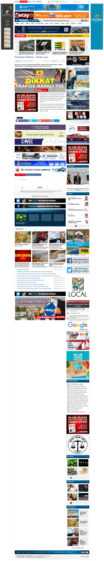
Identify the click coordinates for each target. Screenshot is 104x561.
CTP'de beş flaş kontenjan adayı (75, 394)
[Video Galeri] (34, 20)
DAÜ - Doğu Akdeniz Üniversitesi (39, 552)
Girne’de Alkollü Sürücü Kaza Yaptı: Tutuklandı (26, 282)
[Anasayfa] (17, 20)
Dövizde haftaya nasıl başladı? (75, 384)
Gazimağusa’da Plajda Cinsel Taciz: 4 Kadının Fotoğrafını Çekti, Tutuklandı (32, 286)
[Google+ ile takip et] (86, 20)
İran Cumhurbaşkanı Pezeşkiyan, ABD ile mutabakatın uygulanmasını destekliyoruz (55, 36)
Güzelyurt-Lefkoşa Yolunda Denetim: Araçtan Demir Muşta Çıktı (30, 280)
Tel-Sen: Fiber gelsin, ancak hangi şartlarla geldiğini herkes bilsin (77, 400)
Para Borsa (28, 552)
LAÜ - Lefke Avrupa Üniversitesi (58, 552)
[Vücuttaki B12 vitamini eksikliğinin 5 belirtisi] (83, 472)
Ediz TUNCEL (71, 215)
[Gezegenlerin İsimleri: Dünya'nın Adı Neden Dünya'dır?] (83, 463)
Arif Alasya (74, 203)
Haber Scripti (83, 556)
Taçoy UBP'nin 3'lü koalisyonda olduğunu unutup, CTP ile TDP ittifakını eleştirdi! (34, 288)
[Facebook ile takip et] (82, 20)
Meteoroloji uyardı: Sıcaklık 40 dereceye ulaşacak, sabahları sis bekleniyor (77, 396)
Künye (30, 1)
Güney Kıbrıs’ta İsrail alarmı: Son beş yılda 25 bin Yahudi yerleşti (26, 53)
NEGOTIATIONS (69, 552)
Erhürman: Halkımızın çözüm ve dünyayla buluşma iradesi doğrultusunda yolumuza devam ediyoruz (76, 53)
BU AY (73, 548)
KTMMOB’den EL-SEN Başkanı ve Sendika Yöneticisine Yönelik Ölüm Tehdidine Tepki (59, 53)
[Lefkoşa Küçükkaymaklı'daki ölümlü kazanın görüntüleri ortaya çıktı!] (83, 497)
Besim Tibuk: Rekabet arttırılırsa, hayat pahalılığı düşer (28, 278)
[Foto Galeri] (24, 20)
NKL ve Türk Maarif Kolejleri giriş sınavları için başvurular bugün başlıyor (57, 265)
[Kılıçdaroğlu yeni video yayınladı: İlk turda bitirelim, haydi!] (83, 488)
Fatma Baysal (75, 209)
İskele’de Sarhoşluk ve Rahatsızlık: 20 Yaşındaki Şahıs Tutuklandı (30, 284)
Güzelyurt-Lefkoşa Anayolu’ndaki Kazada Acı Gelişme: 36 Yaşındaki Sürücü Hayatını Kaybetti (36, 273)
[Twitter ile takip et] (84, 20)
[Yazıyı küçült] (60, 61)
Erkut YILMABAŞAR (75, 198)
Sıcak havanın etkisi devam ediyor (76, 386)
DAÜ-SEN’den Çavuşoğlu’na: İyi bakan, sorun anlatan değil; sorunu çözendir (77, 404)
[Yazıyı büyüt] (64, 61)
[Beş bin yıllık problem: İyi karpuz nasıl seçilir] (72, 463)
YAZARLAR (69, 193)
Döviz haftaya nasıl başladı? (75, 408)
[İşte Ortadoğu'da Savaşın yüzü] (72, 472)
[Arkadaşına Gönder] (55, 61)
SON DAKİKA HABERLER (72, 381)
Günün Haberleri (24, 1)
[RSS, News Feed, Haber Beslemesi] (88, 20)
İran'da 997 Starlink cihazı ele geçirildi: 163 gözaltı (42, 53)
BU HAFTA (78, 548)
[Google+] (20, 61)
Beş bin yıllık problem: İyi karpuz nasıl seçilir (21, 223)
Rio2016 (48, 552)
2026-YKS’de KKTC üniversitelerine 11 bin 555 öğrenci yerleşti (77, 398)
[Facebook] (16, 61)
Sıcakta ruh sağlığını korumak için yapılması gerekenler (76, 412)
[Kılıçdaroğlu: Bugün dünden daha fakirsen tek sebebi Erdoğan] (72, 488)
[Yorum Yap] (53, 61)
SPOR (23, 552)
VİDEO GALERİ (70, 481)
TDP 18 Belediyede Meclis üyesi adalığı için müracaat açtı (77, 389)
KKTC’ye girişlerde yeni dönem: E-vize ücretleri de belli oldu (76, 390)
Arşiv (34, 1)
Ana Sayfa (17, 1)
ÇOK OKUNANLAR (71, 507)
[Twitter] (18, 61)
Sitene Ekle (39, 1)
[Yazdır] (57, 61)
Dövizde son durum (22, 245)
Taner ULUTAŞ (74, 221)
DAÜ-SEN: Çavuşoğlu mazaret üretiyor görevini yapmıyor (77, 392)
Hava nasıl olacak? (73, 410)
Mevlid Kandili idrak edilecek (23, 269)
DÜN (82, 548)
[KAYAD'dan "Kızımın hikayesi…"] (72, 497)
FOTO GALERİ (70, 456)
